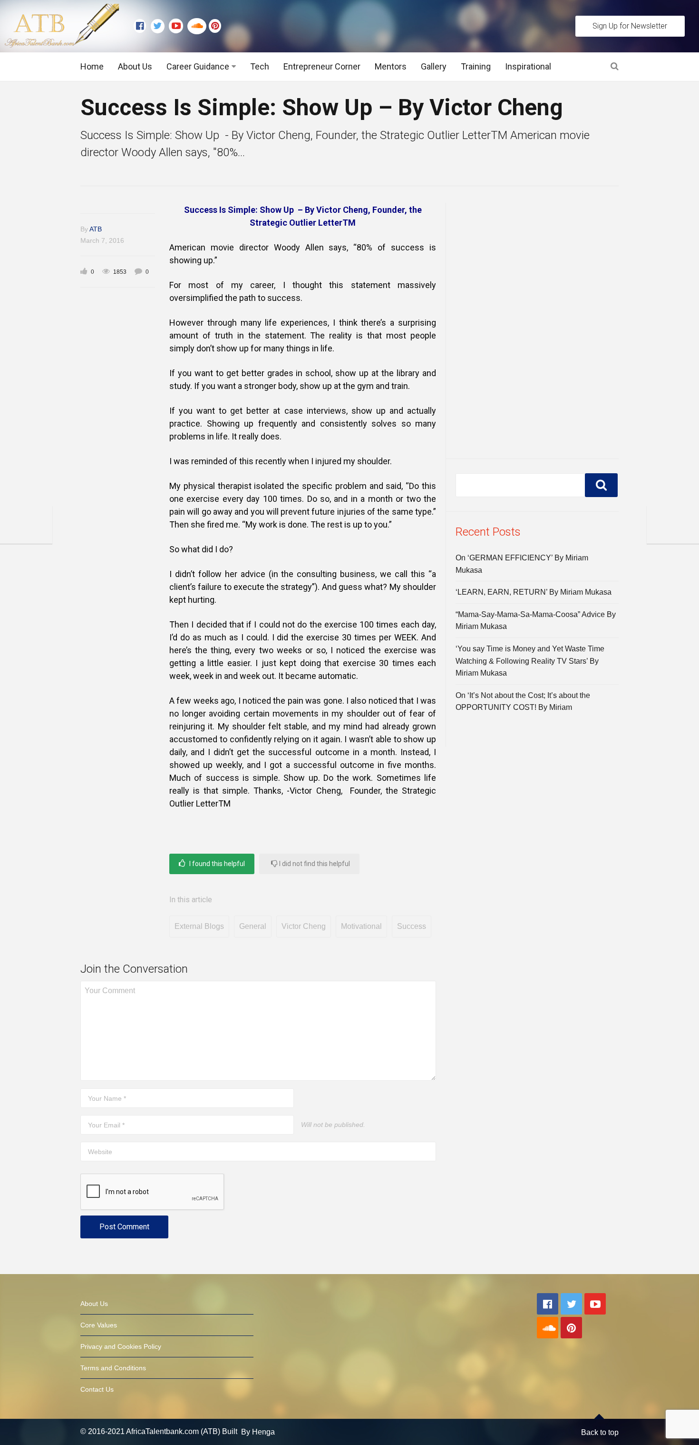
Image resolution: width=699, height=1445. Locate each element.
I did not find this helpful (314, 863)
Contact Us (97, 1389)
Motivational (361, 926)
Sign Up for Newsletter (629, 25)
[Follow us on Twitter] (160, 26)
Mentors (391, 66)
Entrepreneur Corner (321, 66)
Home (92, 66)
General (252, 926)
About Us (135, 66)
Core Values (98, 1325)
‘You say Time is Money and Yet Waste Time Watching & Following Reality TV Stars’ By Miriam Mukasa (530, 661)
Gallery (434, 66)
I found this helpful (216, 863)
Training (476, 66)
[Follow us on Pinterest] (212, 26)
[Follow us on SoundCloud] (198, 26)
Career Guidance (197, 66)
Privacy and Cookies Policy (120, 1346)
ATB (95, 229)
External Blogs (199, 926)
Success (411, 926)
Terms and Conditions (113, 1368)
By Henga (258, 1432)
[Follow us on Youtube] (178, 26)
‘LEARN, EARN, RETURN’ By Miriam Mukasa (534, 592)
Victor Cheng (304, 926)
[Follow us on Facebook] (142, 26)
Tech (259, 66)
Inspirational (528, 66)
